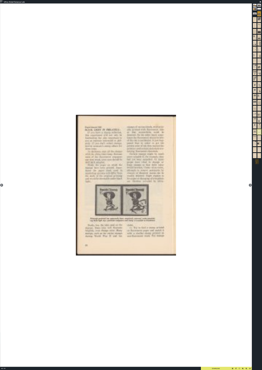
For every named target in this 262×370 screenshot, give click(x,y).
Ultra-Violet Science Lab (14, 1)
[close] (260, 1)
